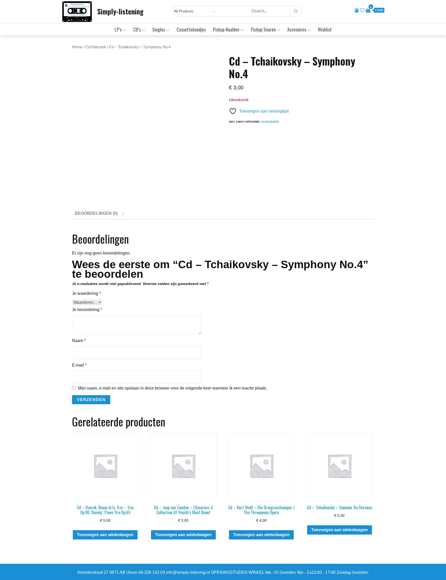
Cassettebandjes (191, 29)
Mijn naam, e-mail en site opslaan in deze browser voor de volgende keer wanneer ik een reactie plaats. (172, 388)
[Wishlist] (362, 10)
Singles (158, 29)
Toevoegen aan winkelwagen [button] (105, 535)
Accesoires (296, 29)
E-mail (79, 365)
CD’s (137, 29)
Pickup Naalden (226, 29)
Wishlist (325, 29)
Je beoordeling (87, 309)
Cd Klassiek (95, 47)
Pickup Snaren (263, 29)
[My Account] (356, 10)
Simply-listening (120, 11)
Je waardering (86, 293)
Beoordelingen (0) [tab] (96, 213)
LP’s (118, 29)
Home (77, 47)
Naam (79, 340)
